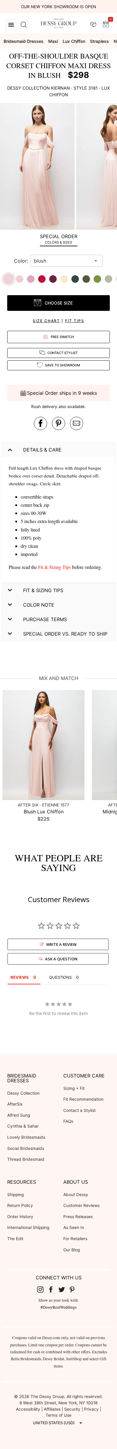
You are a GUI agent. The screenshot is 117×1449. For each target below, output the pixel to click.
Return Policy (20, 1205)
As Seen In (73, 1227)
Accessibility (28, 1409)
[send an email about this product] (76, 423)
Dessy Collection (23, 1093)
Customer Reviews (81, 1205)
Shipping (15, 1194)
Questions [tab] (60, 977)
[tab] (58, 238)
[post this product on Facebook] (40, 423)
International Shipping (28, 1227)
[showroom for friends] (93, 24)
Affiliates (52, 1409)
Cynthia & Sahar (23, 1126)
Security (72, 1409)
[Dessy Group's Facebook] (53, 1289)
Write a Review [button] (61, 944)
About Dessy (75, 1194)
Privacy (91, 1409)
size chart (46, 320)
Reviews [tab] (19, 977)
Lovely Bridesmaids (26, 1137)
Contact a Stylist (79, 1110)
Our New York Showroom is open (58, 6)
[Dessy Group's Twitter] (63, 1289)
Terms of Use (58, 1415)
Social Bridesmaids (25, 1148)
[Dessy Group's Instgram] (42, 1289)
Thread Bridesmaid (25, 1159)
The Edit (15, 1238)
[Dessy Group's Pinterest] (74, 1289)
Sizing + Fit (74, 1088)
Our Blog (71, 1249)
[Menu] (11, 24)
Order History (20, 1216)
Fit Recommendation (83, 1099)
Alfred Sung (18, 1115)
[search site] (23, 24)
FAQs (68, 1121)
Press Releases (78, 1216)
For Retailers (75, 1238)
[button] (38, 167)
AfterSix (14, 1104)
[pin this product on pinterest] (58, 423)
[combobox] (62, 260)
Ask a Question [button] (61, 959)
